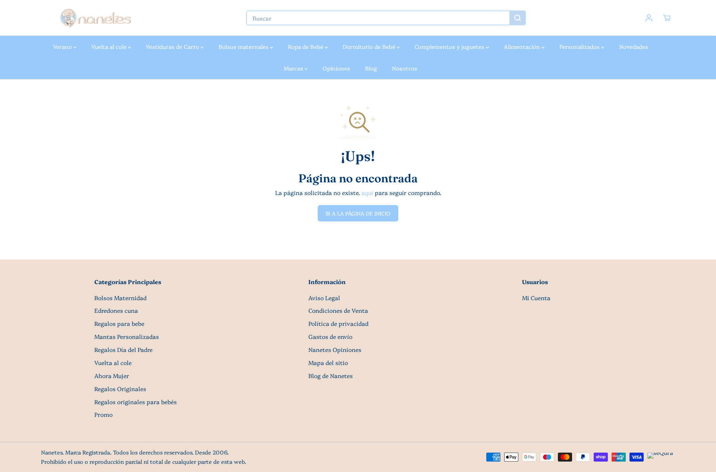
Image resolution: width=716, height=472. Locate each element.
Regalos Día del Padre (123, 349)
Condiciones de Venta (338, 310)
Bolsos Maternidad (120, 298)
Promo (103, 414)
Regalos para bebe (119, 323)
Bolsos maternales (244, 46)
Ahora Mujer (111, 376)
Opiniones (336, 68)
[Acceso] (649, 18)
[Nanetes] (95, 18)
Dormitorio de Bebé (370, 46)
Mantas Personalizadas (126, 336)
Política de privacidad (338, 323)
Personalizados (580, 46)
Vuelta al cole (109, 46)
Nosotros (404, 68)
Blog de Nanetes (330, 376)
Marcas (294, 68)
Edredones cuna (116, 310)
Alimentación (522, 46)
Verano (63, 46)
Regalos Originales (120, 389)
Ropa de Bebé (306, 46)
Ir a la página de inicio (358, 213)
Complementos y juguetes (450, 46)
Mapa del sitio (328, 362)
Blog (371, 68)
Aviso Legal (324, 298)
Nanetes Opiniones (334, 349)
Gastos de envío (330, 336)
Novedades (633, 46)
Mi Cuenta (536, 298)
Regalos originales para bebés (135, 402)
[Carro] (667, 18)
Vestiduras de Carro (173, 46)
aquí (367, 192)
